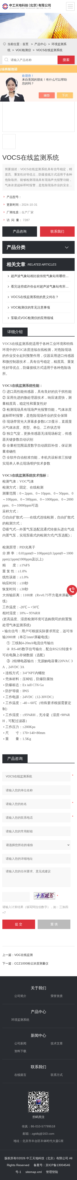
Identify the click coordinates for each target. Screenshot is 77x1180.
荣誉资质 (57, 996)
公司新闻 (20, 1043)
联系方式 (57, 1075)
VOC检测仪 (23, 50)
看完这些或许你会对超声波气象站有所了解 (40, 286)
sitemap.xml (33, 1172)
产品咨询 (20, 231)
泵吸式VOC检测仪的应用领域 (32, 318)
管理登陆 (52, 1172)
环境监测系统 (20, 1019)
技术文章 (57, 1043)
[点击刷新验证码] (44, 895)
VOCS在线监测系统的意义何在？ (35, 297)
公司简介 (20, 996)
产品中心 (40, 44)
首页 (25, 44)
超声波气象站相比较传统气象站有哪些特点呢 (40, 276)
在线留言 (20, 1075)
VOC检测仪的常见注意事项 (30, 307)
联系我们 (57, 231)
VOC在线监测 (23, 955)
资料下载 (20, 1051)
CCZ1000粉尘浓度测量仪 (31, 963)
